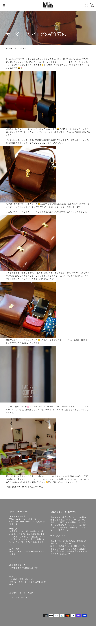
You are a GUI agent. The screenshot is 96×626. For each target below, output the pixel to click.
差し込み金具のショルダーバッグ (58, 276)
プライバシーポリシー (19, 598)
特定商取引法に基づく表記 (21, 593)
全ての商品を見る (35, 487)
